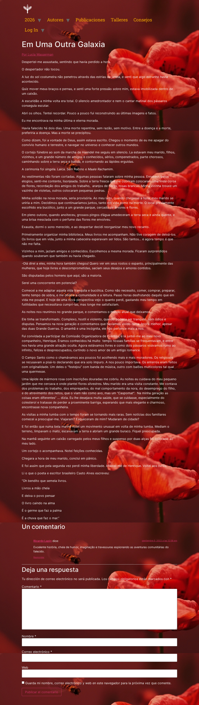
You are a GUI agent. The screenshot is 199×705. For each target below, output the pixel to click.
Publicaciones (90, 20)
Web (25, 667)
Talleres (119, 20)
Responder (38, 557)
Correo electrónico (37, 651)
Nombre (29, 636)
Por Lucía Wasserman (37, 54)
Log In (31, 30)
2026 (30, 20)
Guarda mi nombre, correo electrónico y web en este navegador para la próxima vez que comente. (98, 683)
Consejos (143, 20)
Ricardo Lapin (42, 541)
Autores (55, 20)
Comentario (32, 586)
